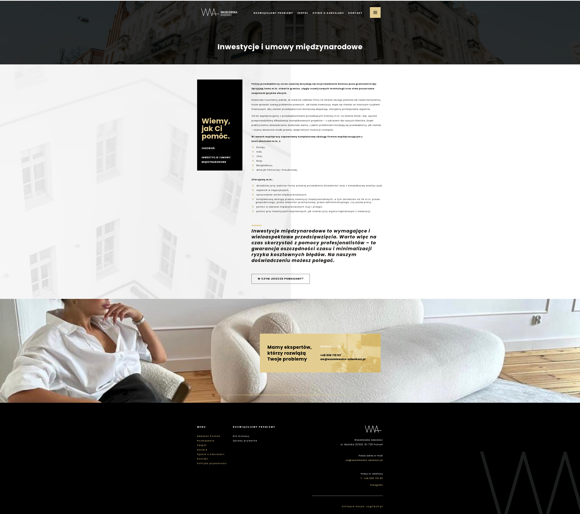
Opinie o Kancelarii (328, 13)
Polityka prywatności (212, 463)
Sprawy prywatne (245, 440)
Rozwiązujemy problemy (273, 13)
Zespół (302, 13)
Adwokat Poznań (208, 436)
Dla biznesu (241, 436)
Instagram (376, 484)
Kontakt (355, 13)
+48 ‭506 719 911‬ (330, 355)
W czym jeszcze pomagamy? (281, 278)
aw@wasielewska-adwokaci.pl (342, 359)
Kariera (202, 449)
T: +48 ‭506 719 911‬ (372, 478)
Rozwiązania (205, 440)
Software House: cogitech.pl (362, 506)
